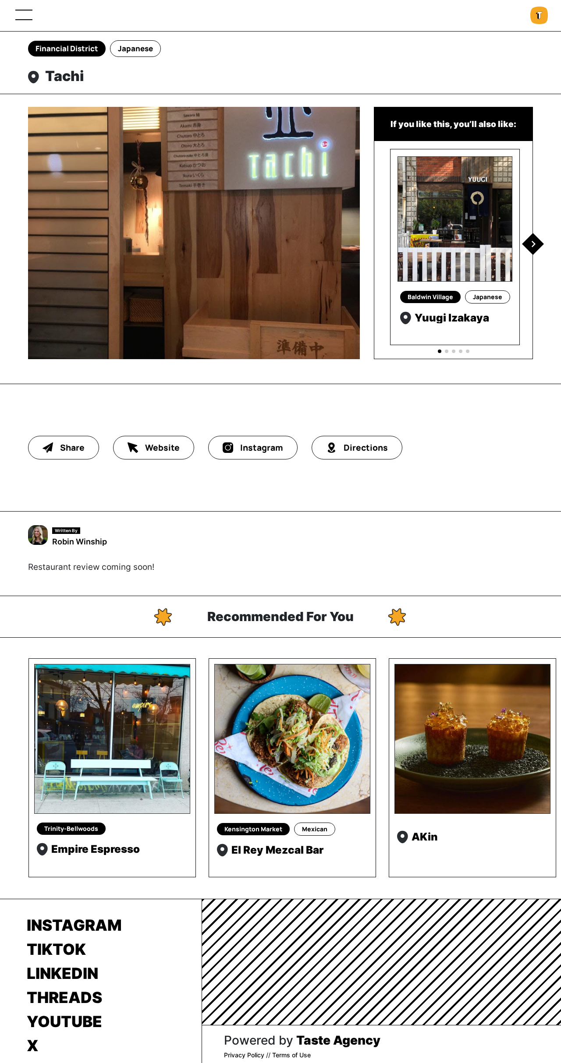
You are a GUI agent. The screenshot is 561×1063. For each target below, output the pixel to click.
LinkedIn (62, 973)
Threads (64, 997)
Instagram (74, 925)
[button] (533, 244)
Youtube (64, 1021)
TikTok (56, 949)
